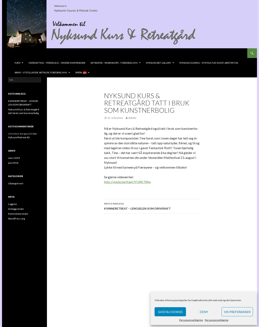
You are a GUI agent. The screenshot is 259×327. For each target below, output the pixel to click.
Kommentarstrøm (18, 213)
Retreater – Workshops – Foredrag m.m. (114, 62)
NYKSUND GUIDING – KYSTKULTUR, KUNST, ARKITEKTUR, (208, 62)
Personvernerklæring (191, 320)
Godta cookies (170, 312)
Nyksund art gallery (158, 62)
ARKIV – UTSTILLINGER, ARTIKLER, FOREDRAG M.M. (41, 72)
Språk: (79, 72)
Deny (204, 312)
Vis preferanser (237, 312)
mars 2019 (14, 157)
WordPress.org (16, 218)
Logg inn (12, 204)
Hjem (17, 62)
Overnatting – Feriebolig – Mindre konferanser (57, 62)
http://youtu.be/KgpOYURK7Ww (127, 182)
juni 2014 (13, 162)
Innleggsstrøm (16, 208)
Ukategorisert (15, 183)
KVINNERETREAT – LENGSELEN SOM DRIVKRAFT (137, 206)
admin (132, 117)
